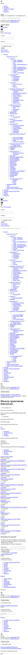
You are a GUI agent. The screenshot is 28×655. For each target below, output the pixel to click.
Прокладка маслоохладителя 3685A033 (11, 493)
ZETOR (12, 176)
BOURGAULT (14, 113)
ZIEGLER (12, 155)
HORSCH (12, 148)
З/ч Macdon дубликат (18, 125)
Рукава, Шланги (17, 96)
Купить (3, 483)
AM (14, 63)
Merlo (14, 140)
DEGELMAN (13, 161)
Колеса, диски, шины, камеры (15, 188)
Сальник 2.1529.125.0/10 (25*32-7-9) (10, 525)
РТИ (14, 85)
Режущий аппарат (11, 184)
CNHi (5, 580)
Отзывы (6, 194)
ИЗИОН (12, 166)
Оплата (6, 6)
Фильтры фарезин (18, 120)
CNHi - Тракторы (17, 60)
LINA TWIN (13, 165)
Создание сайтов (5, 648)
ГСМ (8, 185)
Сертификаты (7, 372)
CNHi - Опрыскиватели (19, 67)
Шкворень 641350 (5, 501)
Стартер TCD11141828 (7, 456)
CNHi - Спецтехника (18, 72)
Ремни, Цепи (16, 145)
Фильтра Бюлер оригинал (20, 93)
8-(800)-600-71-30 (15, 20)
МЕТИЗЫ (15, 80)
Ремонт (6, 192)
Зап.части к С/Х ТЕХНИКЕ (17, 171)
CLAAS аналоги (17, 84)
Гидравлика (16, 79)
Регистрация (7, 33)
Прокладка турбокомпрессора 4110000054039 (13, 460)
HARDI (15, 180)
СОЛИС (12, 149)
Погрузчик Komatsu (18, 141)
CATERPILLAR (14, 172)
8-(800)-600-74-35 (14, 21)
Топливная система (18, 100)
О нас (5, 572)
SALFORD (7, 583)
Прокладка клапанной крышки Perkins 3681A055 (14, 465)
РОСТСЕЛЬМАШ (15, 160)
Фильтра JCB (16, 117)
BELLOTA (13, 162)
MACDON (6, 581)
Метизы (15, 86)
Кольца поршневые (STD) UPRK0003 (11, 530)
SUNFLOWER (14, 173)
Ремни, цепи (16, 102)
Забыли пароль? (5, 51)
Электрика (16, 77)
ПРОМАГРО (13, 164)
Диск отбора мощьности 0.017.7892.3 (10, 519)
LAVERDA (13, 168)
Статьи (5, 10)
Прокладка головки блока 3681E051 (10, 474)
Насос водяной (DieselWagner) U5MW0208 (12, 484)
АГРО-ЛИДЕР (8, 578)
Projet (14, 181)
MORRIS (12, 122)
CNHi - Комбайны (18, 61)
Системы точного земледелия (11, 191)
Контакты (6, 11)
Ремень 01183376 (5, 513)
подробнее (3, 459)
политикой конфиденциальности (9, 553)
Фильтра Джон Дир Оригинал (18, 153)
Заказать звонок (5, 24)
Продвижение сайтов (15, 648)
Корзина (5, 27)
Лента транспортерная (13, 187)
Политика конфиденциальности (9, 605)
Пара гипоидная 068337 (7, 479)
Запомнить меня (7, 46)
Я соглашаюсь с (9, 553)
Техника (6, 190)
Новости (6, 378)
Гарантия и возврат (9, 9)
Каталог (6, 54)
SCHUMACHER (14, 158)
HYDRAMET (13, 175)
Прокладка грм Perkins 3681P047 (9, 497)
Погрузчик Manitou (18, 137)
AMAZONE (13, 112)
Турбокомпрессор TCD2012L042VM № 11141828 (14, 507)
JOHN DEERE (7, 584)
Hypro (14, 183)
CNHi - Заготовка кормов (20, 68)
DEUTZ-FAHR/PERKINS (16, 157)
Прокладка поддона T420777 (8, 489)
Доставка (6, 7)
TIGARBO (13, 169)
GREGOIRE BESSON (16, 146)
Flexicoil (15, 71)
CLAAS (6, 585)
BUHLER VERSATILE (10, 587)
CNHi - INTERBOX (18, 70)
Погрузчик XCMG (18, 139)
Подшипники (16, 76)
